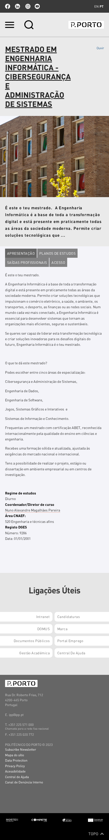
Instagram (27, 6)
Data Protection (16, 760)
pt (101, 6)
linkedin (17, 6)
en (96, 6)
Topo (93, 833)
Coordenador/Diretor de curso (29, 504)
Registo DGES (16, 527)
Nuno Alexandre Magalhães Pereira (32, 510)
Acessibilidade (15, 771)
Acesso (58, 262)
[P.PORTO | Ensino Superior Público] (86, 25)
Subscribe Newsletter (20, 749)
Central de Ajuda (17, 777)
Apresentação (21, 253)
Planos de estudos (57, 253)
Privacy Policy (15, 766)
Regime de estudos (20, 493)
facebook (7, 6)
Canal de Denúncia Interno (24, 782)
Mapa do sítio (14, 755)
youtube (37, 6)
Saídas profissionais (27, 262)
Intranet (43, 616)
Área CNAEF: (15, 515)
